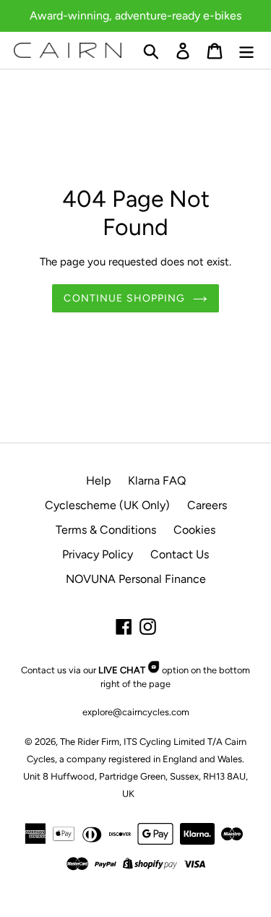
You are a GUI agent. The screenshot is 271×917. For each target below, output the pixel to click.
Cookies (194, 530)
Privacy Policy (97, 554)
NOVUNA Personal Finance (136, 579)
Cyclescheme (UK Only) (107, 505)
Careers (207, 505)
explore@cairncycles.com (135, 712)
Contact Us (179, 554)
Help (98, 480)
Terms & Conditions (106, 530)
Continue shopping (124, 298)
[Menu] (246, 50)
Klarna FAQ (157, 480)
